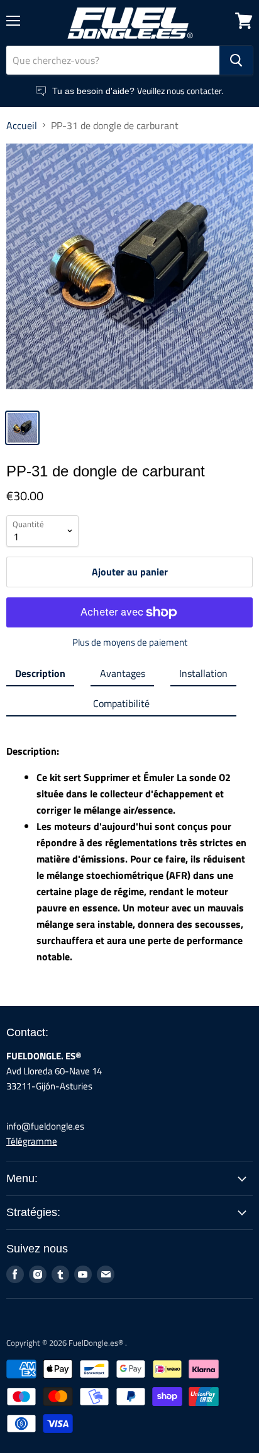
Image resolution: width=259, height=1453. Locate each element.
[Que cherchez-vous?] (236, 60)
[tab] (40, 675)
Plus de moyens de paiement (129, 642)
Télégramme (31, 1141)
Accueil (21, 125)
